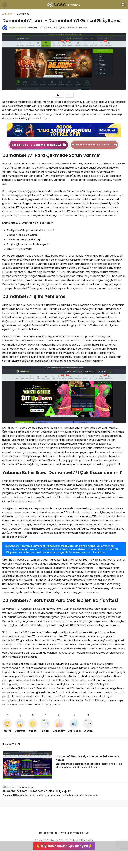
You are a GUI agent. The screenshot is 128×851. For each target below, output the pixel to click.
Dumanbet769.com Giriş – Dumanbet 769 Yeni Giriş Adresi (87, 758)
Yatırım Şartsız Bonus (74, 833)
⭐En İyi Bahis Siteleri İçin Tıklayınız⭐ (64, 846)
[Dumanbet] (64, 130)
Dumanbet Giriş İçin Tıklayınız (92, 144)
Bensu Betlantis (17, 27)
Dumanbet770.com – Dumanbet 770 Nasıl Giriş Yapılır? (37, 791)
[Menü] (4, 4)
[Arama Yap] (123, 4)
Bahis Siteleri (48, 833)
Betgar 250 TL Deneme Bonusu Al (36, 145)
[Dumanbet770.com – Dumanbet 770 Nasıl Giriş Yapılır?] (27, 787)
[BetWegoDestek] (64, 4)
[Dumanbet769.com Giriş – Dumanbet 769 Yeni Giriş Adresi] (27, 765)
